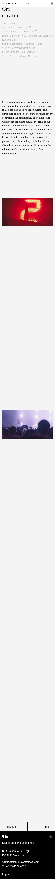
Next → (48, 826)
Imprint (6, 874)
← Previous (9, 826)
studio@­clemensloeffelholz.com (20, 861)
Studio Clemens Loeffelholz (18, 3)
